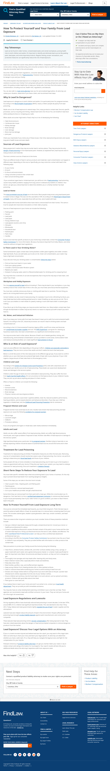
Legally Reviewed (12, 40)
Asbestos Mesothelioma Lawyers (84, 146)
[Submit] (103, 91)
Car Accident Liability (81, 113)
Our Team (43, 717)
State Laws (65, 731)
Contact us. (20, 727)
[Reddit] (33, 754)
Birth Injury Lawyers (79, 140)
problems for (36, 412)
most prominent (16, 194)
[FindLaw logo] (10, 3)
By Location (43, 734)
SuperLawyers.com (93, 724)
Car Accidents (90, 681)
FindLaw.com (91, 717)
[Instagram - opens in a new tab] (29, 754)
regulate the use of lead (44, 607)
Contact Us (43, 724)
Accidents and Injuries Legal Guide (32, 23)
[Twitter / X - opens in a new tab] (24, 754)
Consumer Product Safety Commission (34, 538)
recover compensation (38, 621)
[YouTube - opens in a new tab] (20, 754)
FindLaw (5, 23)
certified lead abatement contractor (39, 496)
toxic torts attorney (23, 91)
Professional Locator (21, 534)
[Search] (105, 3)
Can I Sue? (77, 116)
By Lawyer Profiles (45, 741)
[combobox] (45, 15)
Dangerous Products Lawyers (83, 134)
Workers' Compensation (94, 684)
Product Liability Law (48, 23)
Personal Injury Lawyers (81, 151)
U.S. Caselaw (66, 734)
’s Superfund (41, 330)
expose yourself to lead (16, 285)
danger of (11, 150)
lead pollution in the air (45, 340)
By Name (43, 744)
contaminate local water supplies (17, 330)
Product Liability (91, 678)
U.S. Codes (65, 737)
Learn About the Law (68, 728)
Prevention (37, 402)
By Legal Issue (44, 737)
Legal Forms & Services (69, 717)
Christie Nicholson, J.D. (12, 36)
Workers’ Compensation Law (83, 110)
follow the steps (46, 260)
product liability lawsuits (27, 615)
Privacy (12, 766)
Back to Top (56, 700)
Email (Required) (79, 87)
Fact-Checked (28, 40)
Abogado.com (91, 731)
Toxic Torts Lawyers (79, 128)
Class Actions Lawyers (80, 163)
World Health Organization (23, 104)
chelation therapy (43, 466)
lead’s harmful (16, 376)
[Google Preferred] (38, 754)
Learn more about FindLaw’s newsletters (85, 97)
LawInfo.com (91, 738)
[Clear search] (58, 15)
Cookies (27, 766)
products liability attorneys (27, 644)
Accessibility (43, 721)
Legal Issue (34, 11)
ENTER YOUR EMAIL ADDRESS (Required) (15, 742)
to (38, 441)
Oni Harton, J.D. (36, 36)
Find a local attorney (84, 62)
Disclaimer (19, 766)
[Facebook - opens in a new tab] (15, 754)
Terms (5, 766)
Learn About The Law (15, 23)
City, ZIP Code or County (68, 11)
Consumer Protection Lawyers (83, 157)
